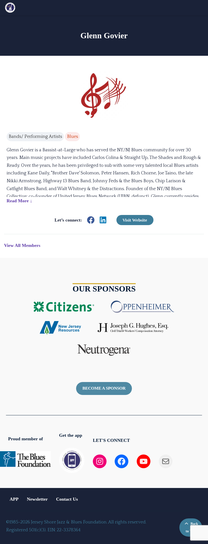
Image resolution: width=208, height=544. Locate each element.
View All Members (22, 245)
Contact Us (67, 499)
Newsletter (37, 499)
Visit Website (135, 219)
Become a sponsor (104, 388)
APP (14, 499)
